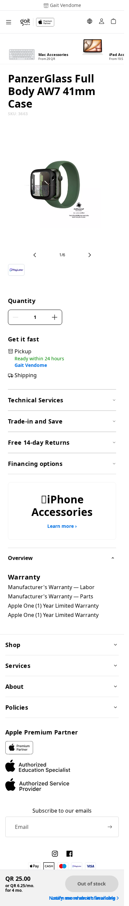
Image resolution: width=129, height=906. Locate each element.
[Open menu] (9, 22)
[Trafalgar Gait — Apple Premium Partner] (37, 22)
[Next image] (89, 255)
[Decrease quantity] (15, 317)
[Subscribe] (110, 827)
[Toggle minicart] (113, 22)
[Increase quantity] (54, 317)
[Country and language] (89, 22)
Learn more (62, 526)
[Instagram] (55, 853)
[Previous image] (34, 255)
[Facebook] (69, 853)
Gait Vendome (31, 365)
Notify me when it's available (82, 898)
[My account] (101, 22)
